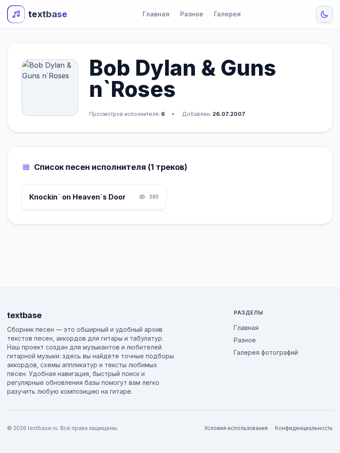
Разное (191, 14)
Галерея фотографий (266, 352)
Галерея (227, 14)
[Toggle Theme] (324, 14)
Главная (156, 14)
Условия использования (236, 428)
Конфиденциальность (304, 428)
